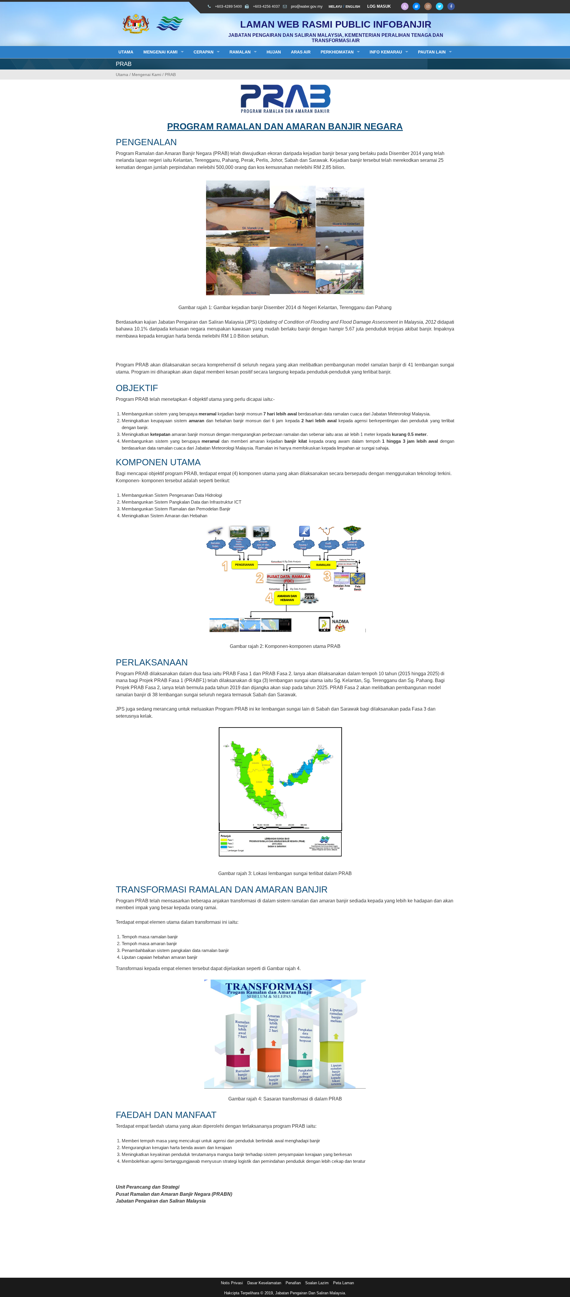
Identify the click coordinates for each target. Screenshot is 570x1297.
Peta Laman (343, 1283)
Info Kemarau (386, 52)
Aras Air (301, 52)
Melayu (335, 6)
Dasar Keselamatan (264, 1283)
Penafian (293, 1283)
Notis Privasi (232, 1283)
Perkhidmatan (337, 52)
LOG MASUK (379, 6)
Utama (125, 52)
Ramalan (240, 52)
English (353, 6)
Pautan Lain (432, 52)
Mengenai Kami (160, 52)
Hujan (274, 52)
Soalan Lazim (317, 1283)
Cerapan (203, 52)
